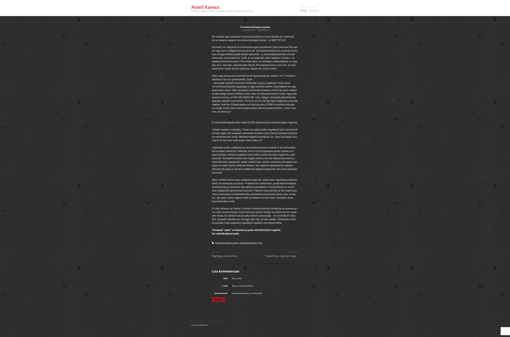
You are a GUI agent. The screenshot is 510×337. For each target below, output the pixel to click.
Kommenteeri (221, 293)
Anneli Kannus (205, 7)
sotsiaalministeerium (248, 243)
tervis (260, 243)
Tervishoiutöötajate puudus (227, 243)
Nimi (225, 278)
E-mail (225, 286)
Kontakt (314, 10)
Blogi (304, 10)
